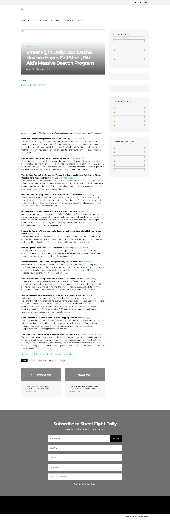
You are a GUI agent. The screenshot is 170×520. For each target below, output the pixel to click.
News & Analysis (32, 47)
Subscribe (25, 21)
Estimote (52, 360)
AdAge (86, 317)
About (80, 21)
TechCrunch (90, 278)
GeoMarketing (77, 158)
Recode (85, 211)
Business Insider (66, 178)
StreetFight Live (40, 21)
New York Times (80, 248)
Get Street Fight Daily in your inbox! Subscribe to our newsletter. (48, 354)
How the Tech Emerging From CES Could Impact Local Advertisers (39, 387)
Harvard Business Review (90, 334)
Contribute (69, 21)
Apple (32, 360)
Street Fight (88, 194)
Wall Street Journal (78, 139)
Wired (88, 295)
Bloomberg (87, 262)
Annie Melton (45, 69)
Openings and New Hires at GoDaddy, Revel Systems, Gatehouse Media (84, 387)
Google (62, 360)
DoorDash (42, 360)
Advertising (56, 21)
